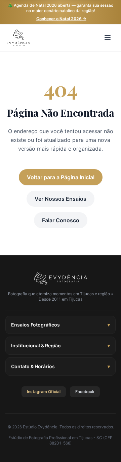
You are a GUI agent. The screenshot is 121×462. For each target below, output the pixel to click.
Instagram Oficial (44, 391)
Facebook (84, 391)
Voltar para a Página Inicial (60, 177)
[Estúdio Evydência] (60, 278)
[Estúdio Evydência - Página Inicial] (18, 37)
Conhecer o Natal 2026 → (61, 18)
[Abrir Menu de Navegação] (107, 38)
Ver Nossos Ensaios (60, 198)
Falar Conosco (60, 220)
